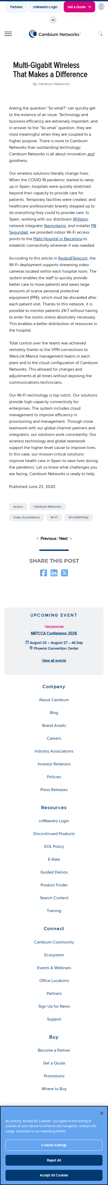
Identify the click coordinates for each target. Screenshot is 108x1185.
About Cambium (54, 700)
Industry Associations (54, 751)
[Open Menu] (8, 33)
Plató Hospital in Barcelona (57, 239)
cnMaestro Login (45, 6)
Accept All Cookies (54, 1175)
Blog (54, 713)
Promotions (54, 1076)
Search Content (54, 898)
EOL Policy (54, 846)
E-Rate (54, 859)
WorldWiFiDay (79, 517)
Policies (54, 777)
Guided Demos (54, 872)
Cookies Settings (54, 1145)
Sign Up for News (54, 1006)
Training (54, 911)
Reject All (54, 1160)
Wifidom (80, 219)
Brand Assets (54, 725)
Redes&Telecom (73, 258)
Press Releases (54, 790)
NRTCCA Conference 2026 (54, 633)
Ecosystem (54, 955)
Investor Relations (54, 764)
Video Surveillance (26, 517)
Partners (16, 6)
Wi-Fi (54, 517)
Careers (54, 738)
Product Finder (54, 885)
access (18, 506)
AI (53, 19)
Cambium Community (54, 942)
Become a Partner (54, 1050)
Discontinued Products (54, 834)
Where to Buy (54, 1089)
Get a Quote (76, 6)
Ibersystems (55, 226)
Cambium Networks (47, 506)
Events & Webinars (54, 968)
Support (54, 1019)
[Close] (101, 1113)
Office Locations (54, 981)
